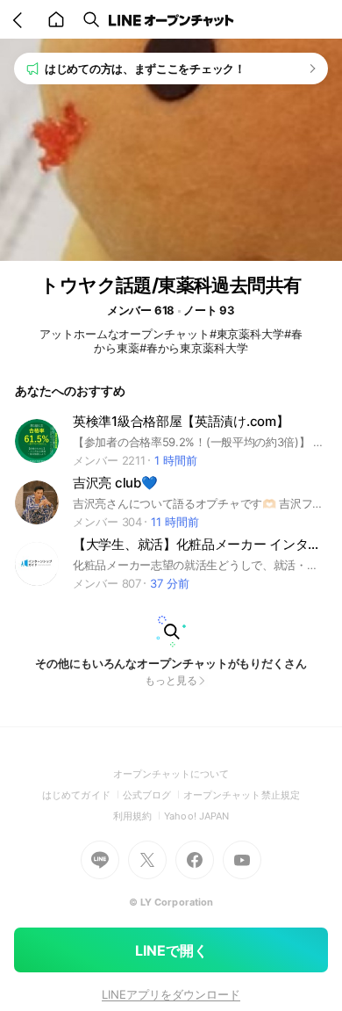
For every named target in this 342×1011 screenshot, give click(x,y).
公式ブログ (153, 795)
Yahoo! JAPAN (196, 816)
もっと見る (171, 680)
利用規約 (138, 816)
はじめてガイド (82, 795)
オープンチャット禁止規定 (241, 795)
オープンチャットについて (171, 774)
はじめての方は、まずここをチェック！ (145, 68)
